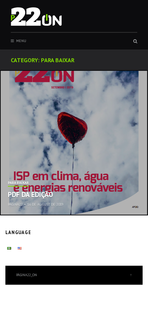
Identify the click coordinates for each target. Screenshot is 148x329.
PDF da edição (30, 194)
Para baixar (18, 183)
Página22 (15, 204)
